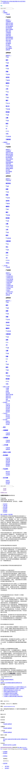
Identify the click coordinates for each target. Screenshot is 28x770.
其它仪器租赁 (9, 171)
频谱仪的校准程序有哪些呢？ (7, 679)
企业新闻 (8, 418)
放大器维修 (8, 43)
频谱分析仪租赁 (9, 152)
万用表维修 (8, 32)
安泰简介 (8, 421)
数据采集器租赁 (9, 162)
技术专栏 (8, 416)
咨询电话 (5, 756)
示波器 (7, 388)
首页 (4, 11)
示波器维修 (8, 21)
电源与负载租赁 (9, 159)
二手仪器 (5, 265)
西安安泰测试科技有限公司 (7, 747)
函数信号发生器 (9, 394)
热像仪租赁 (8, 163)
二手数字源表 (9, 282)
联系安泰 (8, 422)
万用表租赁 (8, 160)
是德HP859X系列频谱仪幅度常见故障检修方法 (11, 682)
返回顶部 (5, 763)
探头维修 (8, 45)
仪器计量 (8, 405)
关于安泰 (5, 419)
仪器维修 (5, 12)
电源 (7, 399)
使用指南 (8, 410)
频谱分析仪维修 (9, 23)
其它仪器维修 (9, 48)
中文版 (2, 492)
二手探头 (8, 290)
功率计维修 (8, 42)
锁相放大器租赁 (9, 168)
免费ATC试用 (6, 386)
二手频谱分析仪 (9, 276)
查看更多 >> (8, 20)
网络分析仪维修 (9, 24)
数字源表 (8, 393)
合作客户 (8, 424)
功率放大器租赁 (9, 165)
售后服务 (8, 411)
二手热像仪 (8, 288)
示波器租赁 (8, 151)
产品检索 (8, 14)
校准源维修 (8, 34)
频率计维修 (8, 40)
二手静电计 (8, 284)
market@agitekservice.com (9, 706)
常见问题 (8, 407)
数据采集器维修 (9, 37)
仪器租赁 (5, 142)
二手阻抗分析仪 (9, 291)
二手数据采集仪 (9, 280)
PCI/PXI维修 (8, 46)
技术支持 (8, 404)
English (5, 492)
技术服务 (5, 402)
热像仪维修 (8, 35)
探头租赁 (8, 170)
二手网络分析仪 (9, 277)
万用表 (7, 389)
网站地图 (25, 749)
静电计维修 (8, 31)
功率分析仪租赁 (9, 166)
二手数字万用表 (9, 287)
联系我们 (7, 768)
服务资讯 (8, 414)
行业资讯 (5, 413)
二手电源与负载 (9, 285)
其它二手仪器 (9, 293)
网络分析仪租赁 (9, 154)
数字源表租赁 (9, 157)
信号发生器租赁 (9, 155)
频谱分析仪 (8, 396)
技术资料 (8, 408)
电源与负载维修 (9, 29)
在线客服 (5, 751)
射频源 (7, 391)
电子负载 (8, 400)
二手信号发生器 (9, 279)
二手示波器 (8, 274)
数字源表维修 (9, 27)
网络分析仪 (8, 397)
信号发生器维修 (9, 26)
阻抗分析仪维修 (9, 38)
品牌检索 (8, 49)
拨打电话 (7, 766)
